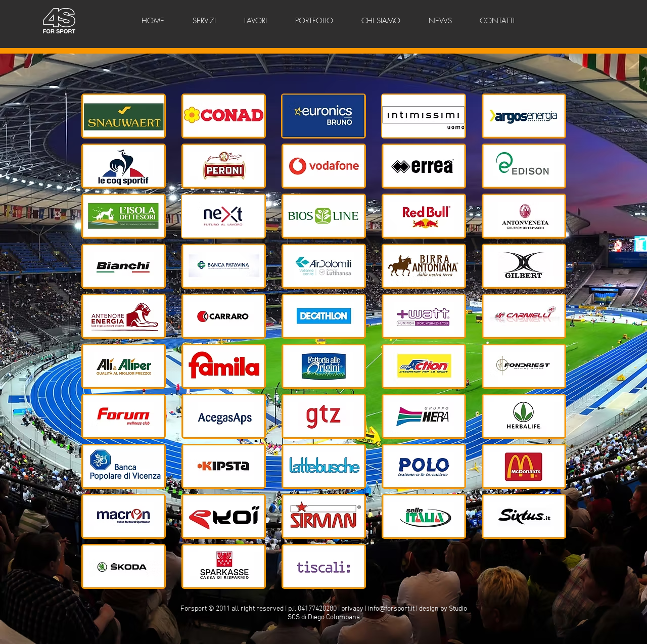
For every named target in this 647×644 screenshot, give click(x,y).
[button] (123, 116)
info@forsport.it (391, 609)
